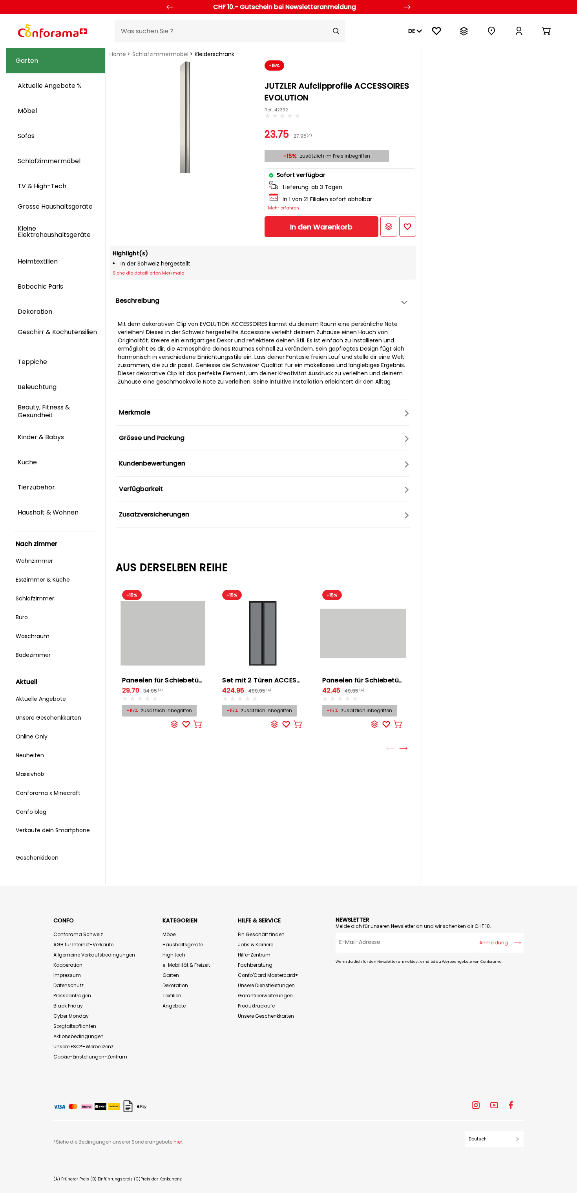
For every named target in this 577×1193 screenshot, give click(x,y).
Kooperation (67, 965)
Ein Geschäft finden (261, 934)
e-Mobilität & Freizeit (186, 965)
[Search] (336, 31)
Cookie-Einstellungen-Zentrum (90, 1056)
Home (118, 54)
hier (177, 1141)
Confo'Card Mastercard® (268, 975)
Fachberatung (255, 965)
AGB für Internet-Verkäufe (83, 944)
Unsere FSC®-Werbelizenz (83, 1046)
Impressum (67, 975)
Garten (171, 975)
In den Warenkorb (321, 227)
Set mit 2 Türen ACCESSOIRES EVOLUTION (289, 680)
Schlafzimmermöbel (160, 54)
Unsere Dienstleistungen (266, 985)
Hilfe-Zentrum (254, 954)
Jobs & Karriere (255, 944)
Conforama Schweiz (78, 934)
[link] (519, 31)
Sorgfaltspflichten (74, 1026)
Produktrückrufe (256, 1005)
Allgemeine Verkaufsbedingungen (94, 954)
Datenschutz (68, 985)
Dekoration (175, 985)
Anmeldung (493, 942)
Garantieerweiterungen (265, 995)
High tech (174, 954)
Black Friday (68, 1005)
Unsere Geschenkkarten (266, 1016)
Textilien (172, 995)
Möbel (170, 934)
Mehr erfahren (283, 208)
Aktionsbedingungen (78, 1036)
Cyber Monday (71, 1016)
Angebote (174, 1005)
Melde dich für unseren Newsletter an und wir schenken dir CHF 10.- (415, 926)
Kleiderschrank (214, 54)
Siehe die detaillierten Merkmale (148, 273)
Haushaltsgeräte (183, 944)
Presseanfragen (72, 995)
